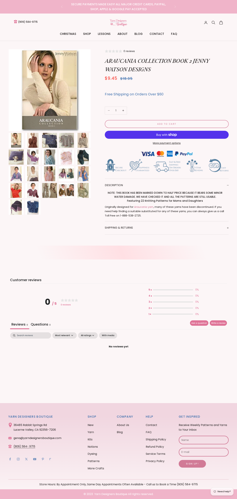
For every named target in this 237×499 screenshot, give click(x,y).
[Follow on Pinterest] (43, 459)
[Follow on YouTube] (34, 459)
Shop (87, 34)
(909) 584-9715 (28, 22)
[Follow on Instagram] (18, 459)
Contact (157, 34)
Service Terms (155, 454)
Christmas (68, 34)
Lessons (104, 34)
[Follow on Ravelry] (50, 459)
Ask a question (199, 323)
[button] (174, 290)
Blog (138, 34)
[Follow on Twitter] (26, 459)
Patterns (94, 461)
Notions (93, 447)
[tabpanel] (118, 358)
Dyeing (92, 454)
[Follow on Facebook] (10, 459)
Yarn (91, 432)
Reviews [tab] (19, 324)
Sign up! (192, 463)
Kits (90, 439)
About (122, 34)
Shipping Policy (156, 439)
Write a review (218, 323)
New (91, 425)
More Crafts (96, 468)
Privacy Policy (155, 461)
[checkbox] (108, 335)
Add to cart (166, 124)
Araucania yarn (143, 207)
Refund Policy (155, 447)
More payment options (167, 143)
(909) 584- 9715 (24, 446)
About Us (123, 425)
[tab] (40, 324)
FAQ (174, 34)
